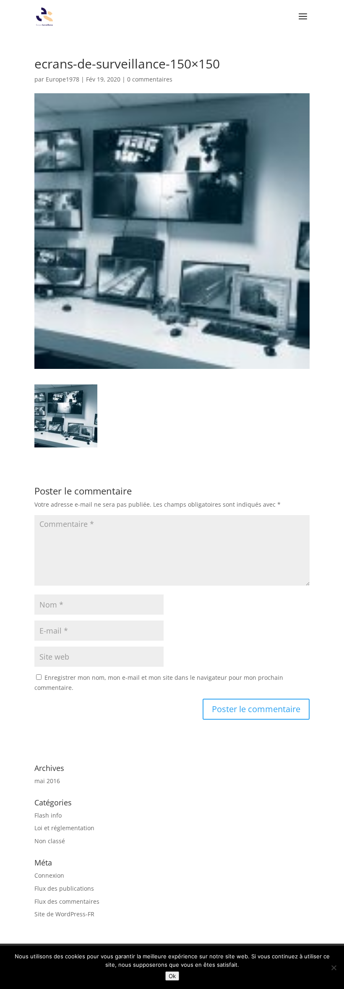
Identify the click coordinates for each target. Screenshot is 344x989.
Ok (172, 976)
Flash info (48, 815)
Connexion (49, 875)
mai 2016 (47, 781)
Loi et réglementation (64, 828)
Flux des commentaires (66, 901)
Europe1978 (62, 79)
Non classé (49, 841)
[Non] (333, 967)
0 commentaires (149, 79)
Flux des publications (64, 888)
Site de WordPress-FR (64, 914)
